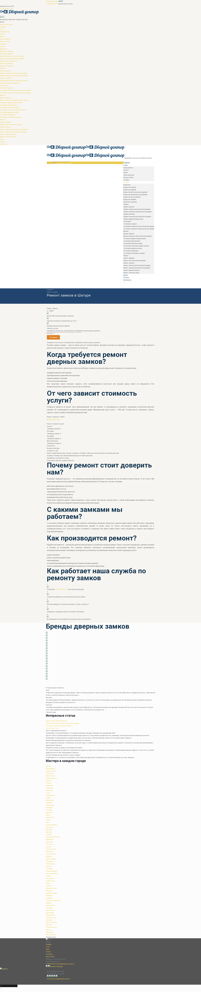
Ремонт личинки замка (8, 137)
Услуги (2, 46)
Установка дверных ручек (9, 112)
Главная (3, 27)
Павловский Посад (53, 837)
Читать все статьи (52, 728)
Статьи (2, 141)
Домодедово (50, 768)
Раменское (50, 839)
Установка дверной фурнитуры (11, 102)
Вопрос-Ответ (5, 41)
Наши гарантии (5, 39)
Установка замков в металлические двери (15, 90)
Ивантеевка (50, 910)
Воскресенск (50, 915)
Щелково (49, 920)
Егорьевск (49, 861)
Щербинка (49, 785)
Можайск (49, 829)
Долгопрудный (51, 859)
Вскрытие (3, 49)
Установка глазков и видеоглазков (13, 110)
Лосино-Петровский (53, 900)
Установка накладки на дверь (11, 117)
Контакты (3, 144)
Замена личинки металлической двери (14, 80)
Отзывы (3, 44)
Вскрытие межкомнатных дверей (12, 58)
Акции (2, 36)
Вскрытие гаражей (6, 66)
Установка (4, 85)
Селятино (49, 803)
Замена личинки (5, 78)
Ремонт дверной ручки (8, 134)
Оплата (2, 34)
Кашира (48, 866)
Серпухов (49, 842)
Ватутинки (49, 773)
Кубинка (49, 903)
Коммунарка (50, 795)
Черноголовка (51, 922)
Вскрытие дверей (6, 54)
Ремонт (2, 120)
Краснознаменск (52, 873)
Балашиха (49, 807)
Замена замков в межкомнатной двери (14, 76)
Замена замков (5, 71)
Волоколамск (51, 854)
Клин (47, 822)
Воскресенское (51, 778)
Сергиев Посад (51, 888)
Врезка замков (5, 98)
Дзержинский (51, 771)
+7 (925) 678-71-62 (52, 4)
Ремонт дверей (5, 122)
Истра (48, 820)
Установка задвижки (7, 115)
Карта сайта (50, 956)
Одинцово (49, 932)
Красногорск (50, 905)
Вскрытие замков (6, 51)
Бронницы (49, 851)
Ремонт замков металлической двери (13, 129)
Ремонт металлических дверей (11, 124)
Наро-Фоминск (51, 934)
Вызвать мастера (52, 1)
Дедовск (49, 856)
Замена (2, 68)
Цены (2, 139)
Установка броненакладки (9, 107)
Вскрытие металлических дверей (12, 56)
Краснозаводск (51, 825)
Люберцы (49, 898)
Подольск (49, 788)
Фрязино (49, 925)
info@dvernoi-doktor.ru (66, 964)
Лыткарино (50, 878)
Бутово (48, 783)
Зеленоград (50, 864)
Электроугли (50, 881)
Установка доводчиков (8, 105)
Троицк (48, 798)
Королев (49, 908)
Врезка (2, 95)
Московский (50, 776)
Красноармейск (51, 871)
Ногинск (49, 834)
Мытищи (49, 832)
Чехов (48, 793)
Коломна (49, 869)
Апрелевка (50, 800)
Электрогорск (51, 849)
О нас (2, 29)
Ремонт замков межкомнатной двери (13, 132)
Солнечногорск (51, 927)
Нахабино (49, 895)
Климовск (49, 790)
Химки (48, 883)
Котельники (50, 805)
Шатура (48, 847)
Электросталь (51, 917)
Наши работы (5, 32)
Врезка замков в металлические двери (14, 100)
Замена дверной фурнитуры (10, 83)
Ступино (49, 886)
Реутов (48, 930)
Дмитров (49, 812)
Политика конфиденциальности (58, 979)
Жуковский (50, 912)
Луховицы (49, 827)
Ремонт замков (5, 127)
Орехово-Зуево (51, 893)
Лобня (48, 876)
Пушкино (49, 890)
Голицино (49, 810)
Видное (48, 781)
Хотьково (49, 844)
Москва (48, 766)
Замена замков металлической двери (13, 73)
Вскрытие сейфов (6, 63)
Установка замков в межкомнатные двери (15, 93)
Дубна (48, 815)
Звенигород (50, 817)
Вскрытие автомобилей (8, 61)
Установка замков (6, 88)
